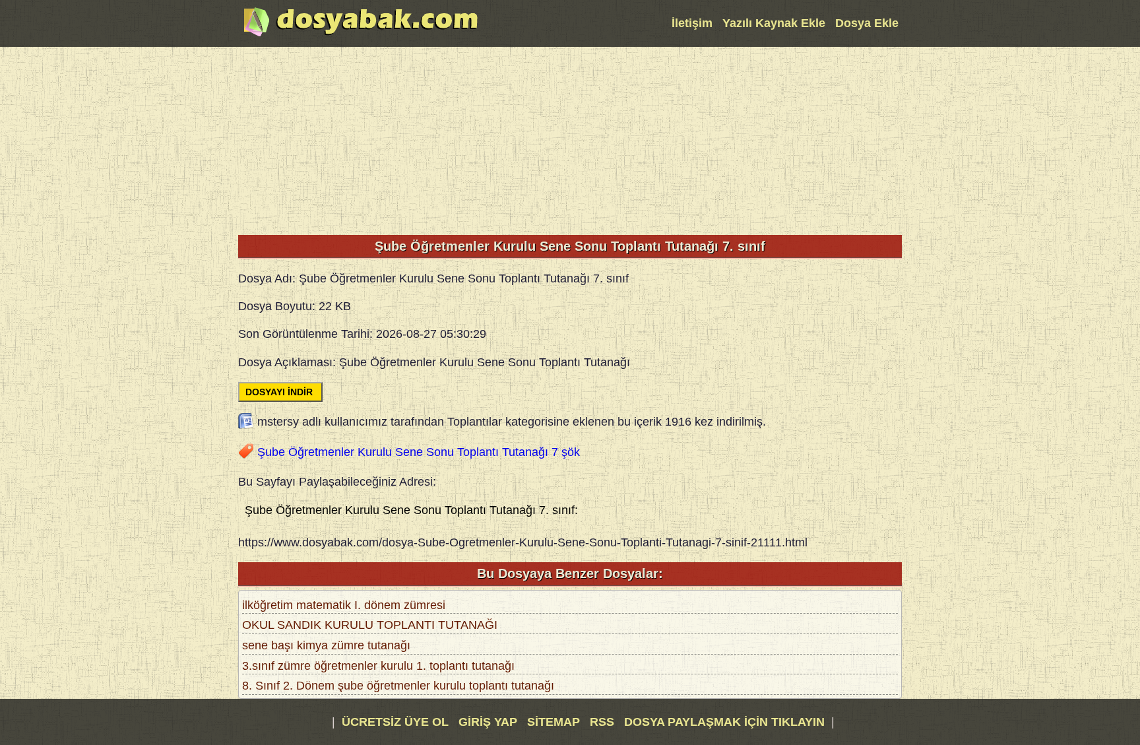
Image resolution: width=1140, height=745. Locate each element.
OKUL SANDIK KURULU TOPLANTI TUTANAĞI (369, 625)
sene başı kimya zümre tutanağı (326, 645)
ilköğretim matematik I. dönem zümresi (343, 605)
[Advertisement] (570, 139)
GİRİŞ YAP (488, 722)
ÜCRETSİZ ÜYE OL (395, 722)
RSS (604, 722)
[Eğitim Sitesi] (361, 35)
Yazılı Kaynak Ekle (773, 23)
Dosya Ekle (867, 23)
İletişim (692, 23)
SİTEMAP (555, 722)
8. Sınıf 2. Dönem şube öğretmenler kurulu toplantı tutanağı (398, 685)
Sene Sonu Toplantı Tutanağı (471, 452)
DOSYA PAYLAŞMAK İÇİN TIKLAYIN (724, 722)
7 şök (566, 452)
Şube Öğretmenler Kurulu (324, 452)
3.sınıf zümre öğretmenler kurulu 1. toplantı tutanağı (378, 665)
